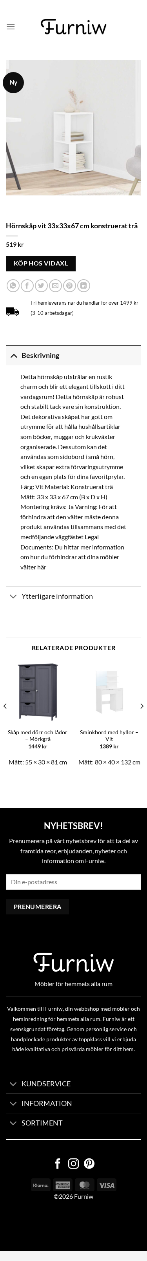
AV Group (39, 1226)
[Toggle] (13, 355)
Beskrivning (40, 355)
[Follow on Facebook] (58, 1165)
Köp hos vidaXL (41, 263)
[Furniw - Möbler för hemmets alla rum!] (73, 26)
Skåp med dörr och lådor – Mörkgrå (37, 736)
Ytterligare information (57, 596)
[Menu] (10, 26)
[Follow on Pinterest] (89, 1165)
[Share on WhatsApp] (13, 285)
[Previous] (5, 721)
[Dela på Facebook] (27, 285)
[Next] (141, 721)
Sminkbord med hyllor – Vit (109, 736)
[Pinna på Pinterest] (69, 285)
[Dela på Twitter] (41, 285)
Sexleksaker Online (79, 1226)
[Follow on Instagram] (73, 1165)
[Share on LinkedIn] (83, 285)
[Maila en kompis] (55, 285)
